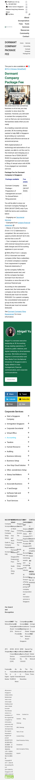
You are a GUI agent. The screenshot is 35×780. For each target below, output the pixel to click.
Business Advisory (14, 456)
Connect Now (11, 379)
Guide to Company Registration (9, 545)
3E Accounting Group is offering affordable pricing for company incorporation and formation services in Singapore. (27, 588)
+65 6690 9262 (12, 4)
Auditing (10, 451)
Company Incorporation (9, 525)
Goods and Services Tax (19, 553)
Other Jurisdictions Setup (17, 470)
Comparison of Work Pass (15, 529)
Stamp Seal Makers (14, 475)
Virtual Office (12, 433)
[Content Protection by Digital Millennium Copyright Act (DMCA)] (9, 778)
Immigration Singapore (15, 424)
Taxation (10, 442)
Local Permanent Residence (14, 550)
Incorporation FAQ (9, 553)
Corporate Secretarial (15, 428)
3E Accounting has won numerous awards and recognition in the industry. (26, 560)
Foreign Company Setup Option (8, 534)
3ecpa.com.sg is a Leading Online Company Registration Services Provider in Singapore (27, 537)
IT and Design (12, 488)
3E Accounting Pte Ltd (9, 765)
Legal (9, 479)
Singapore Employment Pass (15, 559)
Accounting (11, 438)
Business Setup (13, 461)
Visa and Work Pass (12, 539)
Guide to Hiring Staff (12, 569)
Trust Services (12, 501)
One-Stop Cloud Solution (16, 465)
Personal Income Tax (20, 542)
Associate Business (14, 484)
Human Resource (13, 447)
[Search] (29, 14)
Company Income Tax (20, 533)
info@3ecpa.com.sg (13, 2)
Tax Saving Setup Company (20, 564)
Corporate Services (14, 411)
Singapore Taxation (20, 525)
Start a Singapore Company (13, 417)
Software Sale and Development (14, 494)
